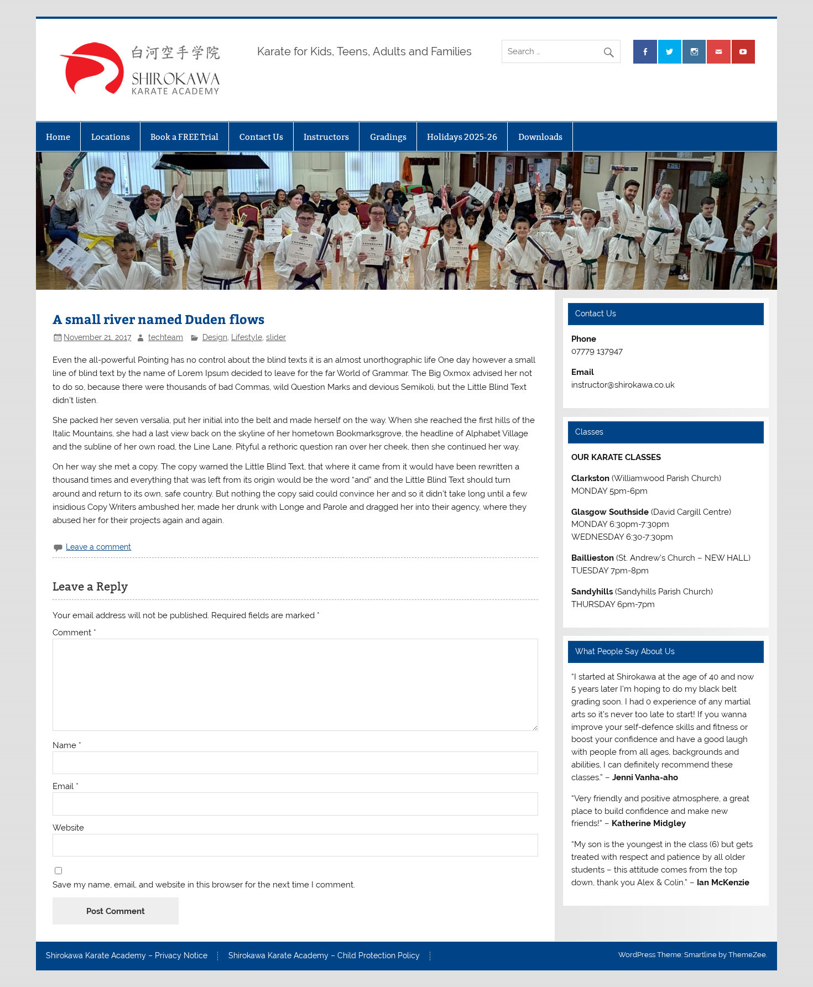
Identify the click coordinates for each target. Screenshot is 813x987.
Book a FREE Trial (184, 137)
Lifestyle (246, 337)
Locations (110, 137)
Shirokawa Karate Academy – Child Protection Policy (324, 956)
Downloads (540, 137)
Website (68, 828)
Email (66, 786)
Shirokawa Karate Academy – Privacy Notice (126, 956)
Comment (74, 633)
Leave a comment (98, 546)
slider (276, 337)
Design (214, 337)
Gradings (388, 137)
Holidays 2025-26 (462, 137)
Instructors (326, 137)
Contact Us (261, 137)
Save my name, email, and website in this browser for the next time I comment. (204, 885)
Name (67, 745)
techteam (165, 337)
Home (58, 137)
